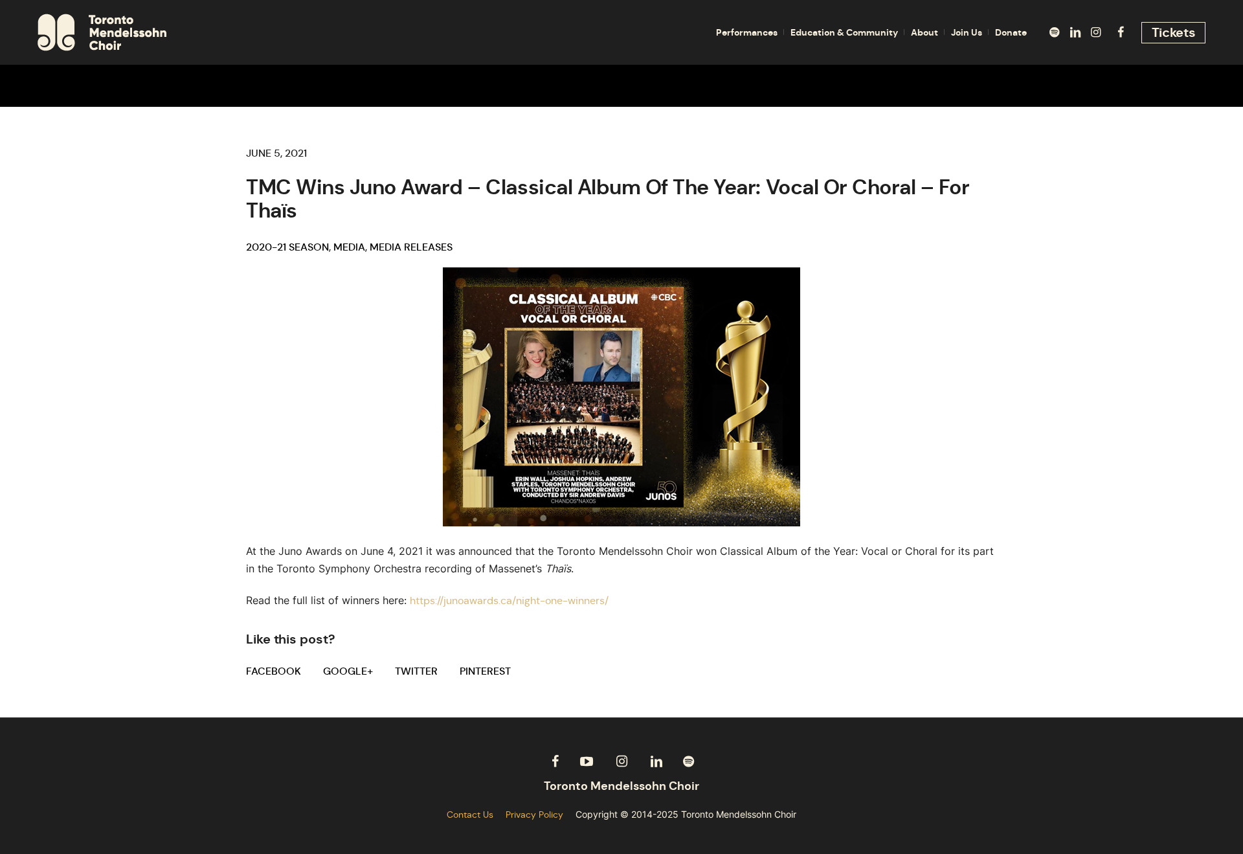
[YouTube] (586, 761)
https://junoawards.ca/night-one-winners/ (509, 600)
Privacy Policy (534, 814)
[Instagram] (1096, 32)
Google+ (348, 671)
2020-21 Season (287, 247)
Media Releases (411, 247)
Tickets (1174, 32)
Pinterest (485, 671)
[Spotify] (1054, 32)
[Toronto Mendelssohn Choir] (621, 786)
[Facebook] (1120, 32)
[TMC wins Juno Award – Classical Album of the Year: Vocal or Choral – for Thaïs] (621, 396)
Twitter (416, 671)
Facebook (273, 671)
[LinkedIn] (1075, 32)
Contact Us (470, 814)
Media (349, 247)
